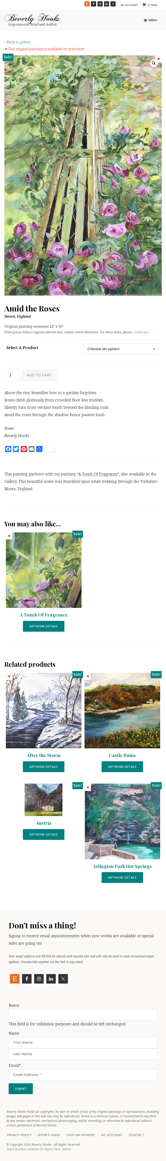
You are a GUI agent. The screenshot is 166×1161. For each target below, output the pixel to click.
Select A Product (22, 347)
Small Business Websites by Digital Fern (33, 1149)
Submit (20, 1089)
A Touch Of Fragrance (97, 474)
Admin (66, 1149)
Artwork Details (43, 626)
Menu (153, 20)
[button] (154, 63)
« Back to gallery (17, 42)
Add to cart (39, 375)
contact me (141, 332)
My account (129, 5)
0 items (152, 5)
